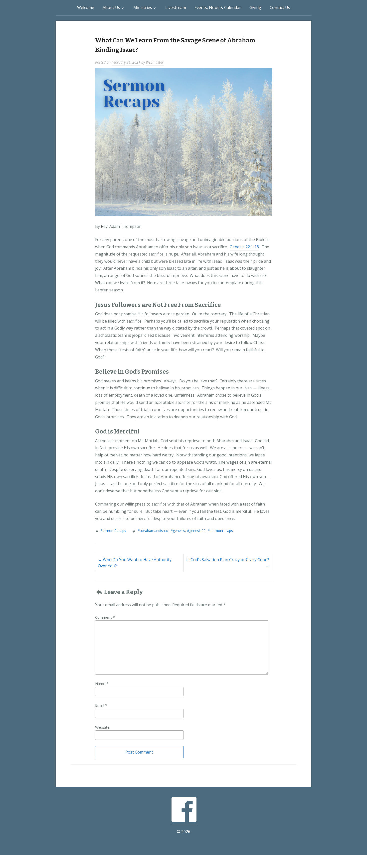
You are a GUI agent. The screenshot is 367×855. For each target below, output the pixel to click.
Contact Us (280, 7)
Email (101, 705)
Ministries (142, 7)
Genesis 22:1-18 (244, 247)
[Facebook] (184, 821)
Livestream (175, 7)
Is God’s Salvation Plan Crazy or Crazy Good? (227, 563)
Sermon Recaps (113, 530)
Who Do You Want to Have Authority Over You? (135, 563)
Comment (105, 617)
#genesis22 (196, 530)
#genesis (178, 530)
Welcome (85, 7)
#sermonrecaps (220, 530)
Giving (255, 7)
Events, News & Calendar (217, 7)
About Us (111, 7)
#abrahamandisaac (153, 530)
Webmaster (155, 62)
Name (101, 683)
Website (102, 727)
